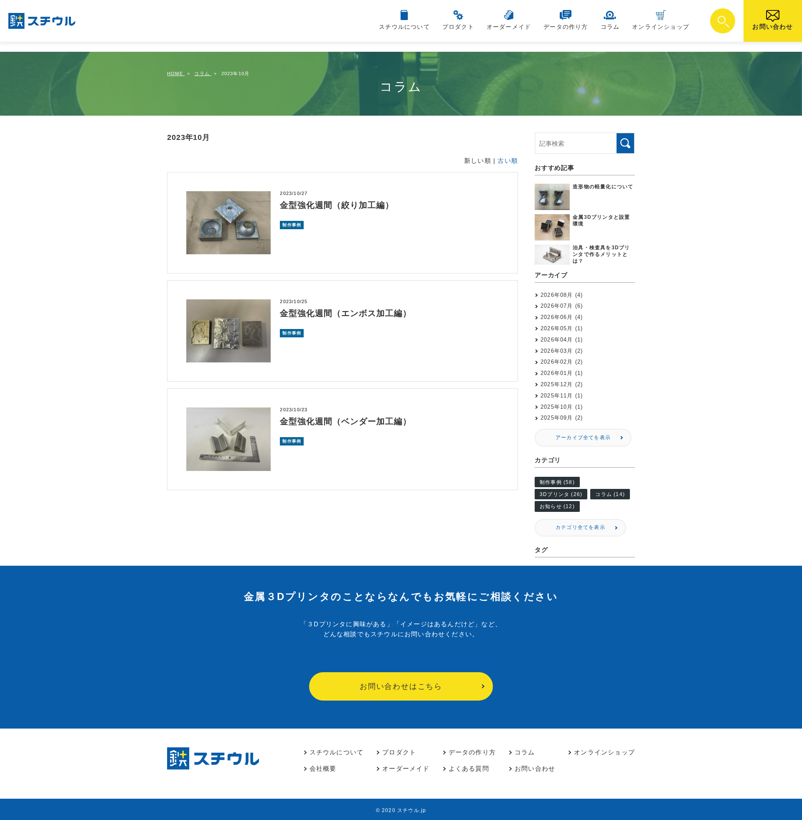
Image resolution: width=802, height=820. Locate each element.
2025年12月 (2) (562, 384)
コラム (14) (610, 494)
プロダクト (458, 26)
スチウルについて (404, 26)
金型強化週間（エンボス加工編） (345, 313)
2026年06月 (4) (562, 317)
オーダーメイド (509, 26)
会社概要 (323, 768)
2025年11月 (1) (562, 395)
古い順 (507, 160)
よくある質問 (469, 768)
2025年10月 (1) (562, 407)
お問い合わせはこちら (401, 686)
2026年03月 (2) (562, 351)
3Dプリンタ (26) (561, 494)
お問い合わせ (772, 26)
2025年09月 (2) (562, 418)
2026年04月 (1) (562, 340)
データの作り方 (565, 26)
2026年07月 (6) (562, 306)
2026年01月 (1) (562, 373)
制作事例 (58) (557, 482)
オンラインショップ (660, 26)
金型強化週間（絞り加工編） (337, 205)
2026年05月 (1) (562, 328)
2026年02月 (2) (562, 362)
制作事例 (291, 225)
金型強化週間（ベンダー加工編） (345, 421)
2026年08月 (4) (562, 295)
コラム (610, 26)
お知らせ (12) (557, 506)
